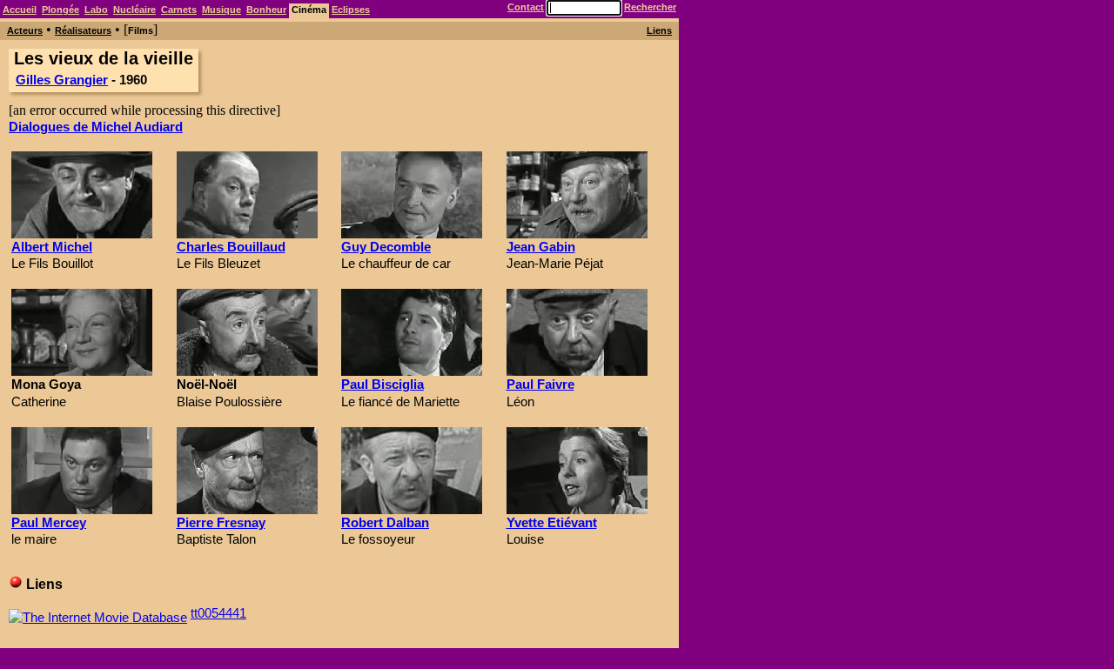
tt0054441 (218, 612)
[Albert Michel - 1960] (81, 233)
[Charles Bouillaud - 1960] (247, 233)
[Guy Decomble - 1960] (411, 233)
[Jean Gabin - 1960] (577, 233)
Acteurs (25, 30)
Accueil (20, 9)
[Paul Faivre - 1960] (577, 371)
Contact (525, 7)
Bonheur (266, 9)
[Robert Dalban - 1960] (411, 509)
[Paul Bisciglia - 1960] (411, 371)
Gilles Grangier (62, 79)
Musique (221, 9)
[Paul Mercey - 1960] (81, 509)
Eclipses (351, 9)
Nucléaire (134, 9)
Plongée (60, 9)
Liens (659, 30)
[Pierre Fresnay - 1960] (247, 509)
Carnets (179, 9)
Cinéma (309, 9)
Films (140, 30)
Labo (96, 9)
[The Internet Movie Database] (98, 612)
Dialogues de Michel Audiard (96, 126)
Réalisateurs (83, 30)
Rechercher (650, 7)
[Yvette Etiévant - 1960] (577, 509)
